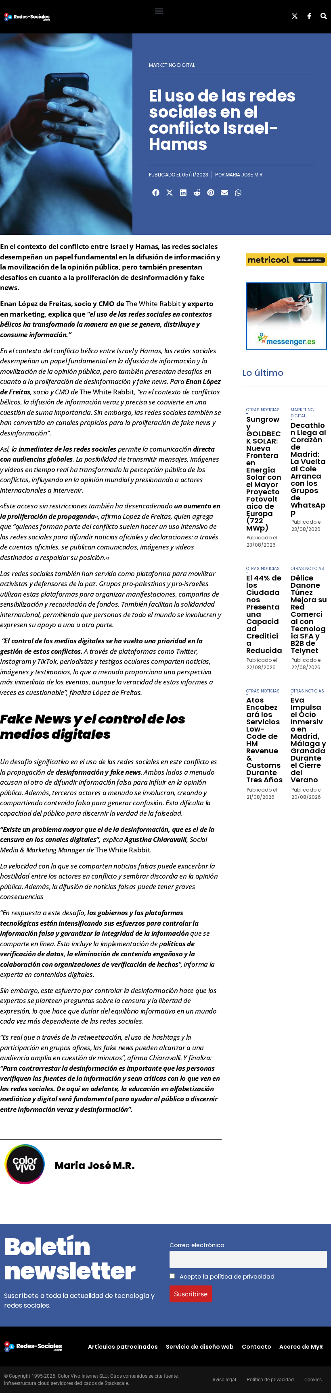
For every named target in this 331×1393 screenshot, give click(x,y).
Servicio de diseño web (200, 1347)
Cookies (313, 1380)
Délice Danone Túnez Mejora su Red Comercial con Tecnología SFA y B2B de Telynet (309, 614)
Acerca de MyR (301, 1347)
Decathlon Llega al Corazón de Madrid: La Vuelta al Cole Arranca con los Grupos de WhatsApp (308, 468)
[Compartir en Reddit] (197, 192)
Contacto (256, 1347)
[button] (159, 10)
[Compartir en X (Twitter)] (169, 192)
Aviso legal (224, 1380)
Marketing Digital (172, 65)
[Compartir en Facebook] (156, 192)
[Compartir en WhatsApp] (238, 192)
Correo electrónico (197, 1245)
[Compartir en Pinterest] (211, 192)
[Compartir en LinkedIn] (183, 192)
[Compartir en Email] (224, 192)
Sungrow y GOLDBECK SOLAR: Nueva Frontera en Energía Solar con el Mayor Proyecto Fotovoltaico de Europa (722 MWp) (263, 473)
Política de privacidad (270, 1380)
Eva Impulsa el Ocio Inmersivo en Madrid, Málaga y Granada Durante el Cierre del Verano (308, 740)
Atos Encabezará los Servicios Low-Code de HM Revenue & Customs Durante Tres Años (264, 740)
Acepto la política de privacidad (226, 1277)
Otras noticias (263, 410)
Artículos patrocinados (123, 1347)
